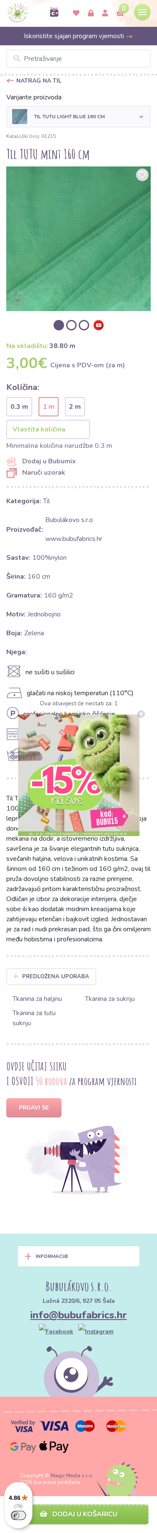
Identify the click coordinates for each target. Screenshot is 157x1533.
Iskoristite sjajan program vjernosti (75, 36)
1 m (48, 406)
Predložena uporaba (55, 976)
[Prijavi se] (91, 13)
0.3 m (19, 406)
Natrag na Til (39, 81)
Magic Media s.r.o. (72, 1475)
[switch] (18, 1515)
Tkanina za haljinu (37, 998)
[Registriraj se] (105, 13)
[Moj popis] (76, 13)
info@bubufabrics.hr (78, 1315)
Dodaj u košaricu (84, 1514)
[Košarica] (120, 13)
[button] (78, 116)
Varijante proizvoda (34, 97)
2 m (75, 406)
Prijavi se (34, 1108)
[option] (78, 238)
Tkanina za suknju (110, 998)
